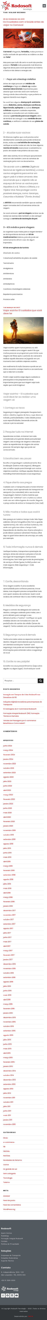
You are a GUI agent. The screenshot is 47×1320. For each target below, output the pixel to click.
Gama (30, 1316)
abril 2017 (6, 946)
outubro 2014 (8, 1075)
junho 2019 (7, 853)
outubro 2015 (8, 1026)
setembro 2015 (9, 1031)
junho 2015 (7, 1044)
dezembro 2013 (9, 1080)
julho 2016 (7, 986)
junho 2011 (7, 1111)
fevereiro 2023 (9, 799)
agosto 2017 (8, 928)
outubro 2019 (8, 835)
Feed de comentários (12, 1205)
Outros (6, 1164)
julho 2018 (7, 884)
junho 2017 (7, 937)
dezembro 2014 (9, 1071)
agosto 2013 (8, 1089)
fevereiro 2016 (8, 1008)
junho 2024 (7, 746)
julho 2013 (7, 1093)
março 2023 (8, 795)
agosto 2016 (8, 982)
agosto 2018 (8, 879)
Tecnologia (7, 1178)
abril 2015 (7, 1053)
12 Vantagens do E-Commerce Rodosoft (19, 709)
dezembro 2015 (9, 1017)
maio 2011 (7, 1115)
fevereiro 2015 (9, 1062)
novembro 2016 (9, 968)
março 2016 (7, 1004)
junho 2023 (7, 786)
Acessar (6, 1196)
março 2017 (7, 950)
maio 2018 (7, 888)
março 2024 (8, 750)
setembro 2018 (9, 875)
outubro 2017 (8, 919)
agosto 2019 (8, 844)
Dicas (5, 1138)
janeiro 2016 (8, 1013)
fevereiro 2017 (8, 955)
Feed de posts (9, 1200)
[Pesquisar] (40, 681)
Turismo (6, 1182)
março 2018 (7, 897)
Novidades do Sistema (12, 1160)
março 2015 (8, 1057)
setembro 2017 (9, 924)
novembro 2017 (9, 915)
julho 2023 (7, 781)
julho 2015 (7, 1040)
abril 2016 (6, 999)
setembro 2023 (9, 772)
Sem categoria (9, 1173)
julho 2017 (7, 933)
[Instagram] (3, 1295)
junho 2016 (7, 991)
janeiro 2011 (7, 1120)
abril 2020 (7, 817)
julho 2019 (7, 848)
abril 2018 (6, 893)
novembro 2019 (9, 830)
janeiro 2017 (8, 959)
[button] (44, 5)
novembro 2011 (9, 1097)
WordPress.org (9, 1209)
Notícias (6, 1155)
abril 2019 (6, 861)
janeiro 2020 (8, 826)
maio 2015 (7, 1048)
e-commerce (8, 1142)
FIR (4, 1147)
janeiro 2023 (8, 804)
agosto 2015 (8, 1035)
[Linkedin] (12, 1295)
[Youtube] (16, 1295)
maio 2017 (7, 942)
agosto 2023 (8, 777)
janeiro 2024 (8, 759)
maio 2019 (7, 857)
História (6, 1151)
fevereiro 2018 (8, 901)
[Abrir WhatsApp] (41, 1314)
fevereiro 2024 (9, 755)
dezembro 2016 (9, 964)
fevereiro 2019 (8, 870)
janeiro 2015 (8, 1066)
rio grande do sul (10, 1169)
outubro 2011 (8, 1102)
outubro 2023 (8, 768)
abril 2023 (7, 790)
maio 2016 (7, 995)
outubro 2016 (8, 973)
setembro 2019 (9, 839)
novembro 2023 (9, 763)
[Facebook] (8, 1295)
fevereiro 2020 (9, 821)
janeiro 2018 (8, 906)
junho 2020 (7, 808)
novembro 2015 (9, 1022)
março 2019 (7, 866)
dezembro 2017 (9, 910)
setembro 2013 (9, 1084)
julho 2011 (6, 1106)
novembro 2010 (9, 1124)
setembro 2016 (9, 977)
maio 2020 (7, 812)
